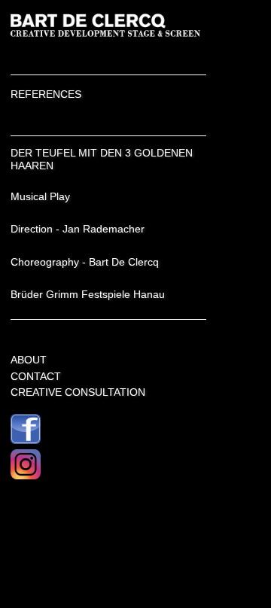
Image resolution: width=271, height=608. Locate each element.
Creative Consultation (78, 392)
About (29, 360)
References (46, 94)
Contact (36, 376)
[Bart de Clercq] (108, 35)
